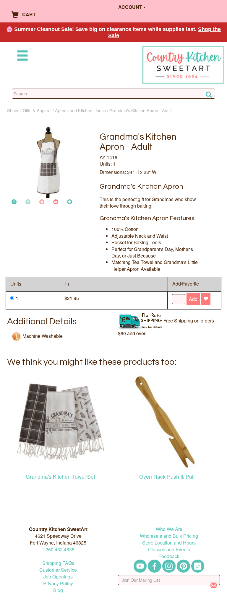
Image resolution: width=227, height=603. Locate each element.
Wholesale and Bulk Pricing (169, 535)
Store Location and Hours (169, 542)
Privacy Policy (58, 583)
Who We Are (169, 529)
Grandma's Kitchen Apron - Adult (140, 110)
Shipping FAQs (58, 563)
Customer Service (58, 569)
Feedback (168, 556)
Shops (13, 110)
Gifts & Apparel (37, 110)
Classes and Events (169, 549)
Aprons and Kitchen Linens (80, 110)
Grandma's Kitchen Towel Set (60, 476)
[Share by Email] (55, 201)
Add (193, 299)
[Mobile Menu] (21, 56)
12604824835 (58, 549)
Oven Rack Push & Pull (166, 476)
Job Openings (58, 576)
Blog (58, 590)
